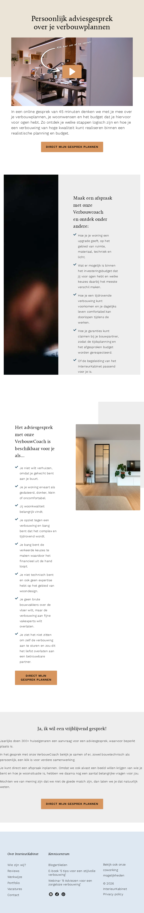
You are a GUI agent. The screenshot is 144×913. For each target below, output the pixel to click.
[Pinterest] (63, 894)
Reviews (14, 871)
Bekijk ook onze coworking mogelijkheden (114, 870)
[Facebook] (57, 894)
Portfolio (14, 883)
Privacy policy (113, 894)
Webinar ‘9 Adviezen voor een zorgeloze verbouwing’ (70, 882)
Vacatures (15, 889)
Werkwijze (15, 877)
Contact (13, 895)
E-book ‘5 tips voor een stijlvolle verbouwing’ (71, 872)
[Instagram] (50, 894)
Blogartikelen (57, 865)
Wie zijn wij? (17, 865)
